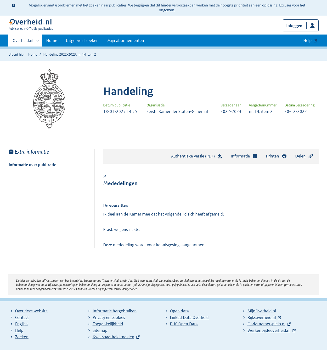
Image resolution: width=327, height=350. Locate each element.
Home (51, 40)
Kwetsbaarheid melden (113, 336)
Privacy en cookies (109, 317)
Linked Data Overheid (189, 317)
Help (19, 330)
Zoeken (21, 336)
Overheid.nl (23, 42)
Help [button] (307, 40)
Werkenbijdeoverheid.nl (269, 330)
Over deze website (31, 311)
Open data (179, 311)
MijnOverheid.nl (262, 311)
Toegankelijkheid (108, 324)
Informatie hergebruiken (115, 311)
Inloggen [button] (294, 25)
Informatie (240, 156)
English (21, 324)
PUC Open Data (184, 324)
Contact (22, 317)
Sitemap (100, 330)
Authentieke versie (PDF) (194, 157)
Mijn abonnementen (125, 40)
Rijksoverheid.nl (262, 317)
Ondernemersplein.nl (266, 324)
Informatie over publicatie (32, 164)
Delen (300, 156)
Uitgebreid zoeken (82, 40)
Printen (272, 156)
